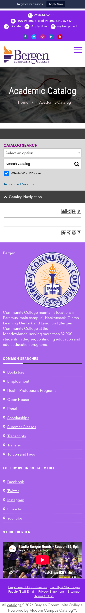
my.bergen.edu (67, 26)
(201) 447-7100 (44, 15)
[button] (78, 50)
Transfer (14, 445)
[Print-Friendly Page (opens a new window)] (74, 211)
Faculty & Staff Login (65, 587)
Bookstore (16, 372)
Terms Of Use (44, 596)
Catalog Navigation (25, 196)
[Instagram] (42, 36)
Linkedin (14, 509)
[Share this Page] (68, 211)
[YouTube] (60, 36)
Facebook (15, 481)
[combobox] (42, 152)
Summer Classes (21, 426)
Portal (12, 408)
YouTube (14, 518)
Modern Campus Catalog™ (52, 610)
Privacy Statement (51, 591)
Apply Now (56, 4)
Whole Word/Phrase (25, 173)
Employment (18, 381)
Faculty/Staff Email (21, 591)
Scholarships (18, 417)
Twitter (13, 490)
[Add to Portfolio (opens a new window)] (63, 211)
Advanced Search (19, 184)
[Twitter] (33, 36)
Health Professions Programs (31, 390)
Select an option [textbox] (19, 153)
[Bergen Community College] (27, 54)
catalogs (14, 605)
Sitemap (74, 591)
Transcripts (16, 436)
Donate (15, 26)
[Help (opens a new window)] (79, 211)
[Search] (76, 164)
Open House (18, 399)
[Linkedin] (51, 36)
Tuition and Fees (21, 454)
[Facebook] (25, 36)
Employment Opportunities (27, 587)
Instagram (15, 500)
